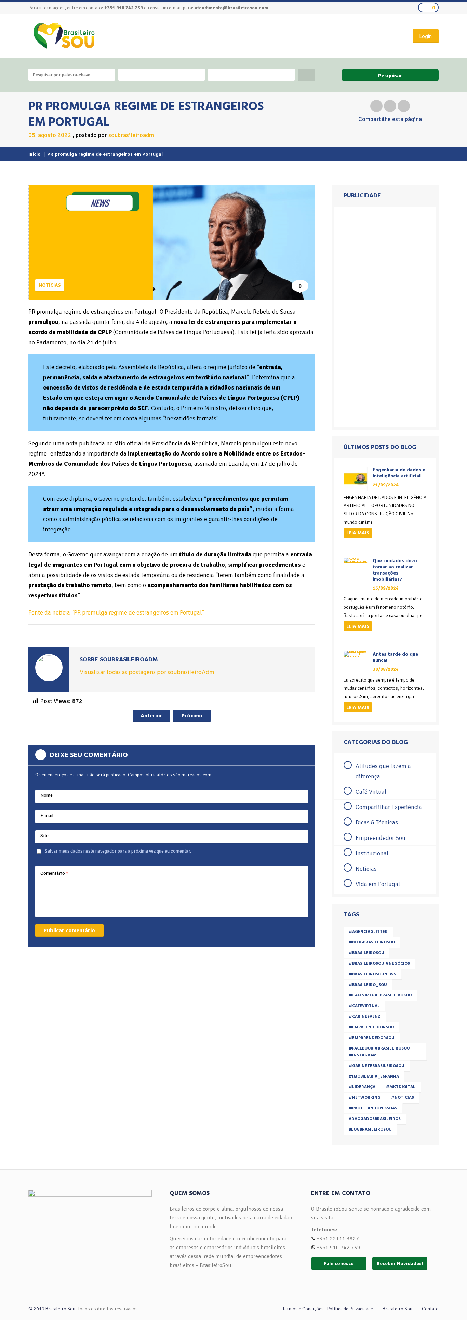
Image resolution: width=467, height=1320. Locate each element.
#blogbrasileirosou (372, 942)
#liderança (362, 1087)
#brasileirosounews (372, 974)
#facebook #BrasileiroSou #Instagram (379, 1051)
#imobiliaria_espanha (374, 1076)
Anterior (151, 715)
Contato (430, 1309)
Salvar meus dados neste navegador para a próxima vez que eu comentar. (118, 851)
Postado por (115, 135)
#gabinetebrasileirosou (376, 1065)
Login (425, 36)
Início (34, 154)
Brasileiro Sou (397, 1309)
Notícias (50, 285)
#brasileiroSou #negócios (379, 963)
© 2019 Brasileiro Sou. (52, 1309)
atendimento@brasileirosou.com (231, 8)
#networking (365, 1097)
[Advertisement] (385, 316)
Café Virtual (371, 791)
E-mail (47, 815)
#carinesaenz (365, 1016)
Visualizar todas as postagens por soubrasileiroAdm (147, 672)
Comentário (54, 873)
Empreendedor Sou (380, 838)
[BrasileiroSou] (64, 35)
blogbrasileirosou (370, 1129)
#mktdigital (400, 1087)
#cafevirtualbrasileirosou (380, 995)
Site (44, 836)
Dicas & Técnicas (377, 822)
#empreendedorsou (371, 1027)
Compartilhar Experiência (389, 807)
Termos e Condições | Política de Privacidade (327, 1309)
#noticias (402, 1097)
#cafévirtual (364, 1006)
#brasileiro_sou (368, 984)
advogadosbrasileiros (375, 1119)
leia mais (357, 533)
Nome (46, 795)
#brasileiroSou (366, 953)
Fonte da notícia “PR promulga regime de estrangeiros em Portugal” (116, 612)
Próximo (192, 715)
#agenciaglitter (368, 931)
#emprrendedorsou (372, 1037)
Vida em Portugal (378, 884)
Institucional (372, 853)
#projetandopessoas (373, 1108)
